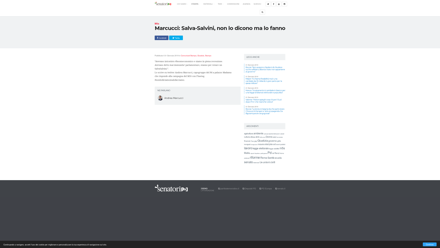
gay (255, 141)
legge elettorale (261, 148)
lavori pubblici (280, 144)
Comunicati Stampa (189, 55)
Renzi (277, 153)
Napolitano (257, 153)
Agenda (246, 4)
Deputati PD (250, 188)
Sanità (271, 157)
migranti (252, 153)
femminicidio (280, 137)
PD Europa (266, 188)
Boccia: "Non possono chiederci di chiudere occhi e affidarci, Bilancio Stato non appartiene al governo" (265, 69)
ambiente (258, 133)
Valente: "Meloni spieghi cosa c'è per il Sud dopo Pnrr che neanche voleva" (263, 101)
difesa (252, 136)
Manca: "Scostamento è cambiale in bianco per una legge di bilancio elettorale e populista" (265, 91)
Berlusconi (277, 134)
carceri (282, 134)
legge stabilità (274, 148)
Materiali (208, 4)
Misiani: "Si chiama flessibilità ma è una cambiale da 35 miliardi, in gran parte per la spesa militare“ (264, 81)
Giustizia (200, 55)
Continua (429, 244)
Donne (269, 136)
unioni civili (269, 162)
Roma (263, 157)
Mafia (247, 153)
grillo (279, 141)
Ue (261, 162)
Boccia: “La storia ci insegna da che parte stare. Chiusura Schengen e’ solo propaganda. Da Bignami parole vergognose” (265, 111)
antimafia (266, 134)
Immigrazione (254, 144)
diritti (257, 136)
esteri (274, 137)
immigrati (247, 144)
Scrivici (257, 4)
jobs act (272, 144)
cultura (247, 136)
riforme (255, 157)
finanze (247, 140)
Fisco (252, 141)
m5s (282, 148)
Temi (220, 4)
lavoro (248, 148)
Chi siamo (182, 4)
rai (273, 153)
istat (267, 144)
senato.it (281, 188)
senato (248, 162)
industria (261, 144)
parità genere (263, 153)
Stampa (195, 4)
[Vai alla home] (163, 4)
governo (272, 140)
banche (271, 134)
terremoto (256, 162)
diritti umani (262, 137)
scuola (278, 157)
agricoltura (248, 133)
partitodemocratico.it (229, 188)
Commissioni (233, 4)
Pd (269, 152)
